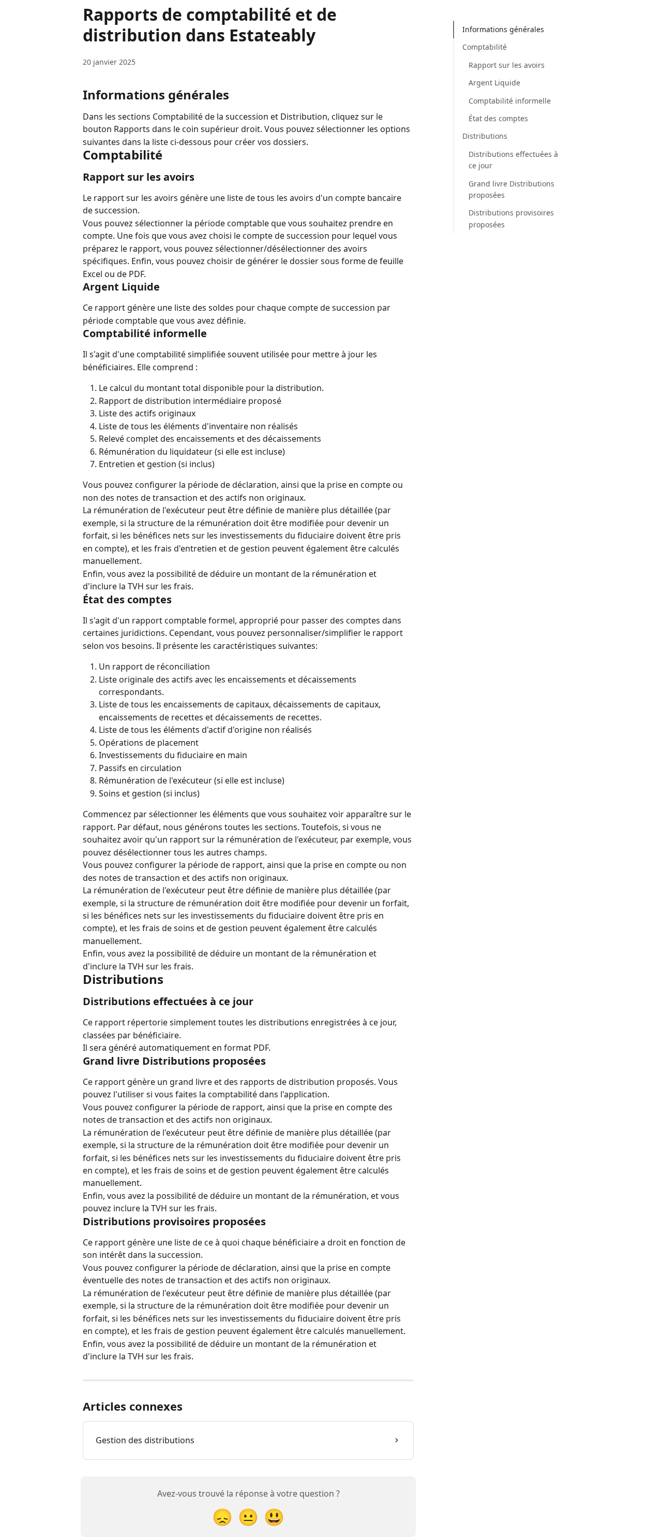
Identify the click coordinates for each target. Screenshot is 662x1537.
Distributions (484, 136)
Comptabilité (484, 47)
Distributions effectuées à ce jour (513, 159)
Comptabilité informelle (510, 101)
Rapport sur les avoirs (507, 65)
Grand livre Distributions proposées (511, 189)
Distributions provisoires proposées (511, 218)
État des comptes (498, 118)
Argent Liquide (494, 83)
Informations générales (503, 29)
